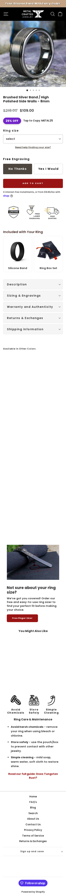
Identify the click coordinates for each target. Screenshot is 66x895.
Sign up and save (32, 851)
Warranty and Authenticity (30, 307)
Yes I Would (48, 169)
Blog (33, 807)
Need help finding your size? (33, 147)
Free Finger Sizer (22, 618)
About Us (33, 819)
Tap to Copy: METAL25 (38, 120)
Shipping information (25, 329)
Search (33, 813)
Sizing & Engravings (24, 296)
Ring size (11, 131)
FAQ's (33, 802)
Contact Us (33, 824)
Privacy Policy (33, 830)
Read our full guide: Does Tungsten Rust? (33, 776)
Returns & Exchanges (25, 318)
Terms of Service (33, 835)
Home (33, 796)
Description (17, 284)
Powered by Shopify (33, 891)
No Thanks (17, 169)
